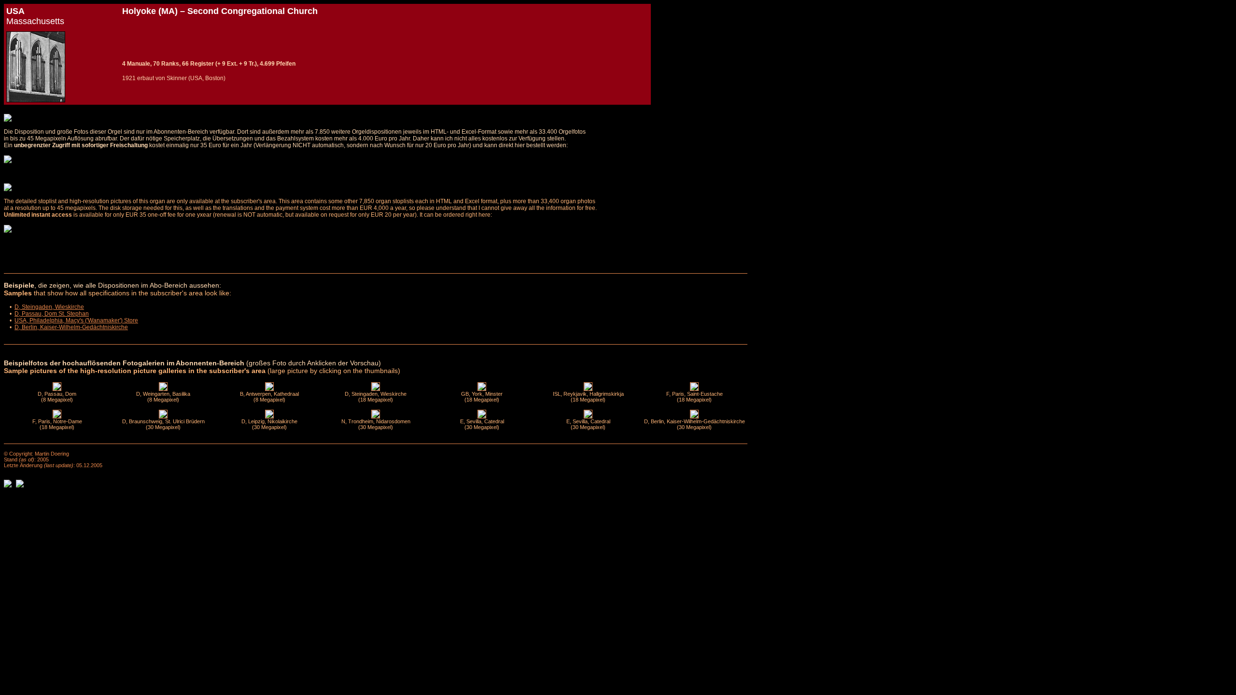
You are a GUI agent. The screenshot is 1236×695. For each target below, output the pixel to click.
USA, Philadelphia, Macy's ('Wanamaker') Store (76, 320)
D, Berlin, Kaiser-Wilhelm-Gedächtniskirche (71, 327)
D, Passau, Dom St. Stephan (51, 313)
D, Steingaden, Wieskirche (49, 307)
